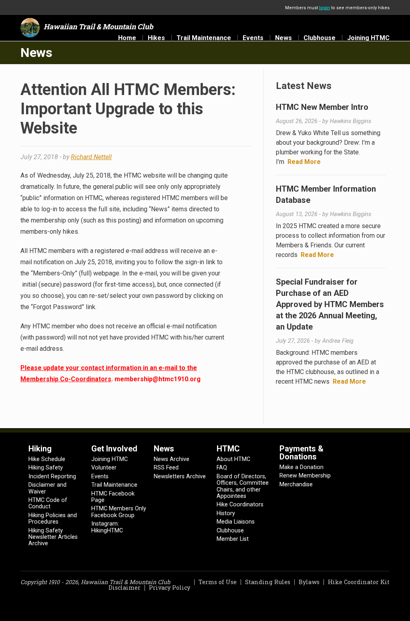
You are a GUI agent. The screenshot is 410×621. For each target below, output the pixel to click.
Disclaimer (125, 587)
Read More (304, 162)
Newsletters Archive (180, 476)
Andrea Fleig (338, 341)
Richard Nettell (91, 157)
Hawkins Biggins (350, 121)
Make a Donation (301, 467)
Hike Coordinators (240, 504)
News (283, 38)
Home (127, 38)
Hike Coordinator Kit (359, 582)
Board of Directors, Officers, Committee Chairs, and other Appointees (243, 486)
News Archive (171, 459)
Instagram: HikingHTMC (107, 527)
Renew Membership (305, 475)
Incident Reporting (52, 476)
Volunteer (104, 467)
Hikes (156, 38)
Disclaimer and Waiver (47, 488)
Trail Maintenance (204, 38)
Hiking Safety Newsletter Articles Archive (53, 537)
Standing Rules (267, 582)
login (324, 7)
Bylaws (309, 582)
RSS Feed (166, 467)
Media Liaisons (236, 521)
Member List (233, 539)
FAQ (222, 467)
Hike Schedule (46, 459)
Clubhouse (319, 38)
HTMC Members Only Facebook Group (118, 511)
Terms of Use (218, 582)
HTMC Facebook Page (113, 497)
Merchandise (296, 484)
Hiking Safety (45, 467)
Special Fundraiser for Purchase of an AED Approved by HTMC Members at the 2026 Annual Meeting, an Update (330, 304)
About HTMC (233, 459)
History (226, 513)
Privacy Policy (169, 587)
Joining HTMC (368, 38)
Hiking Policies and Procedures (52, 518)
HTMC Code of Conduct (47, 503)
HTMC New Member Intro (322, 107)
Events (253, 38)
